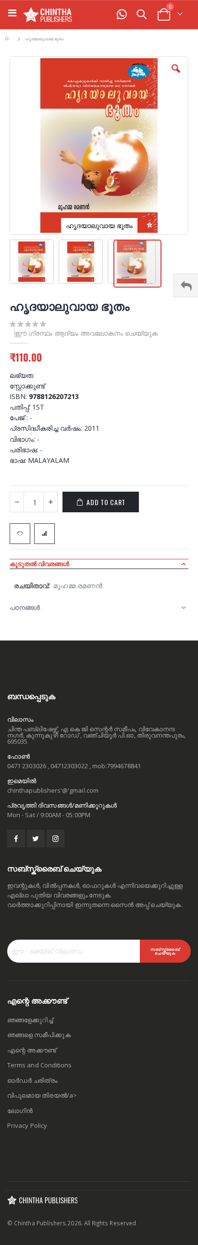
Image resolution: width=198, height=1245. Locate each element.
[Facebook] (16, 838)
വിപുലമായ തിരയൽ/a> (42, 1095)
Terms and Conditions (39, 1065)
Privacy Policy (27, 1125)
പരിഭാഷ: (25, 449)
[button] (176, 76)
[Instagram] (55, 838)
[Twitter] (36, 838)
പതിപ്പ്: (21, 406)
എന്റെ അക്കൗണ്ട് (31, 1050)
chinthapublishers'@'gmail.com (53, 790)
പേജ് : (20, 417)
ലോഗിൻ (20, 1110)
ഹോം (8, 39)
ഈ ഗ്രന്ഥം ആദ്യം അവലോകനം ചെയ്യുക (86, 333)
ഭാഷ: (19, 460)
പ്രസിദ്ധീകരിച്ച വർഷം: (47, 428)
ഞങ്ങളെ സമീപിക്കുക (39, 1034)
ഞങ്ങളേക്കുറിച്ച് (30, 1019)
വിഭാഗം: (23, 439)
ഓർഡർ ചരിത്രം (32, 1080)
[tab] (99, 563)
